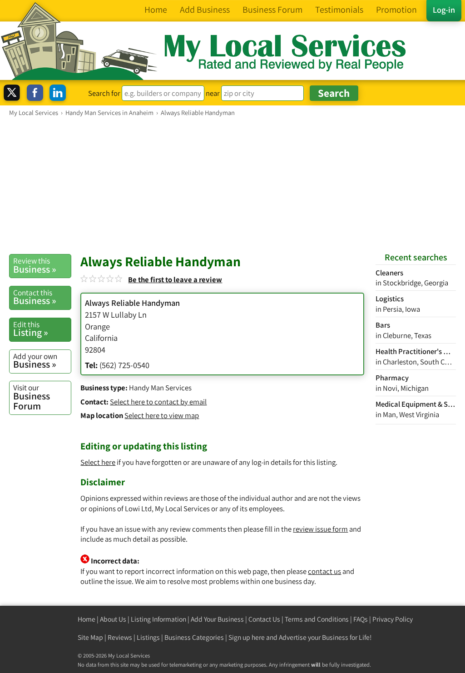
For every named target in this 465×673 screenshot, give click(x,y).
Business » (34, 265)
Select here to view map (161, 415)
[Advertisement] (232, 185)
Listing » (30, 329)
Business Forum (31, 397)
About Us (113, 619)
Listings (148, 637)
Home (86, 619)
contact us (324, 571)
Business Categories (194, 637)
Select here (97, 462)
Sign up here (246, 637)
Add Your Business (217, 619)
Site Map (90, 637)
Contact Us (264, 619)
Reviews (120, 637)
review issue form (320, 529)
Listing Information (158, 619)
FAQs (360, 619)
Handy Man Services (160, 388)
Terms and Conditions (317, 619)
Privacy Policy (392, 619)
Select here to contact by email (158, 402)
